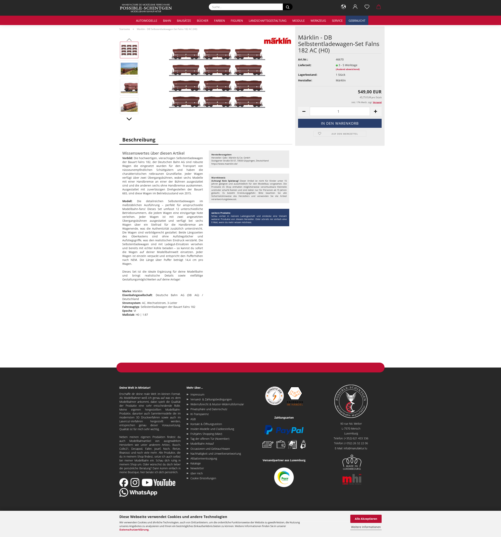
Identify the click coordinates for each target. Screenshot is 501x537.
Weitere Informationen (366, 527)
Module (298, 21)
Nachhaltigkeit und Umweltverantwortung (215, 453)
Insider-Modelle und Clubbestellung (212, 429)
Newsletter (197, 468)
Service (337, 21)
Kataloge (195, 463)
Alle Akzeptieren (366, 519)
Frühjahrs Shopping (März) (206, 434)
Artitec (166, 445)
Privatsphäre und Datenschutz (208, 409)
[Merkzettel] (367, 7)
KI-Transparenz (199, 414)
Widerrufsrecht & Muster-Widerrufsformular (217, 404)
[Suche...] (288, 7)
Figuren (237, 21)
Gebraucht (357, 21)
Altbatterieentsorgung (203, 458)
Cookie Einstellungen (203, 478)
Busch (176, 445)
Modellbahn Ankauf (202, 443)
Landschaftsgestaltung (268, 21)
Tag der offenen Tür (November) (209, 439)
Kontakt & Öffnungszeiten (206, 424)
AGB (193, 419)
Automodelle (146, 21)
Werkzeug (318, 21)
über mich (196, 473)
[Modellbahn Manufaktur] (147, 8)
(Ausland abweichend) (348, 69)
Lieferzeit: (304, 65)
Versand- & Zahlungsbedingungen (211, 399)
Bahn (167, 21)
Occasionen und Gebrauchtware (210, 449)
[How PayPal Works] (284, 429)
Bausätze (184, 21)
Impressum (197, 394)
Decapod (136, 449)
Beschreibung (138, 139)
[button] (343, 7)
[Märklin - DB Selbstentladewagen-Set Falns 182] (217, 77)
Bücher (202, 21)
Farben (219, 21)
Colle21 (124, 449)
